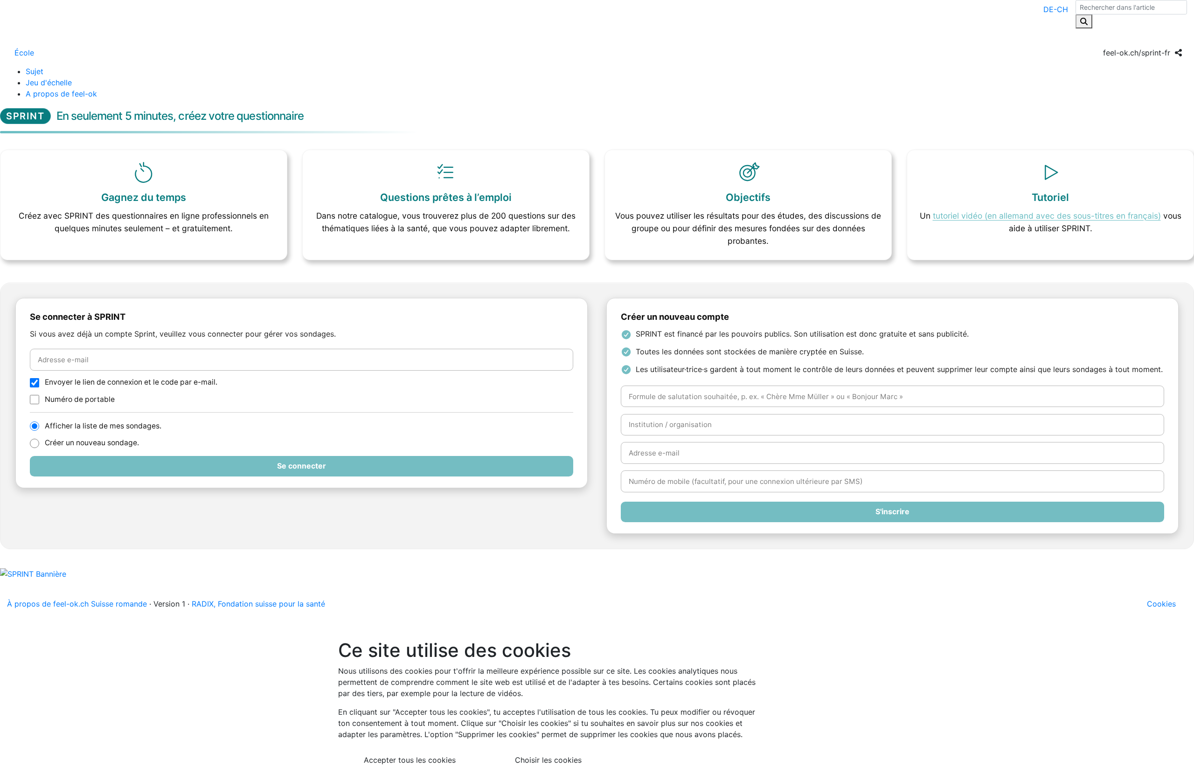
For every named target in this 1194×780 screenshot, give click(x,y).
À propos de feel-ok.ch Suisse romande (77, 603)
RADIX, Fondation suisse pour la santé (258, 603)
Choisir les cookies (548, 760)
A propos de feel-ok (61, 93)
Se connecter (301, 465)
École (24, 52)
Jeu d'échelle (49, 82)
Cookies (1161, 603)
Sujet (34, 71)
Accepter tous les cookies (410, 760)
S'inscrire (892, 511)
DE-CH (1055, 9)
